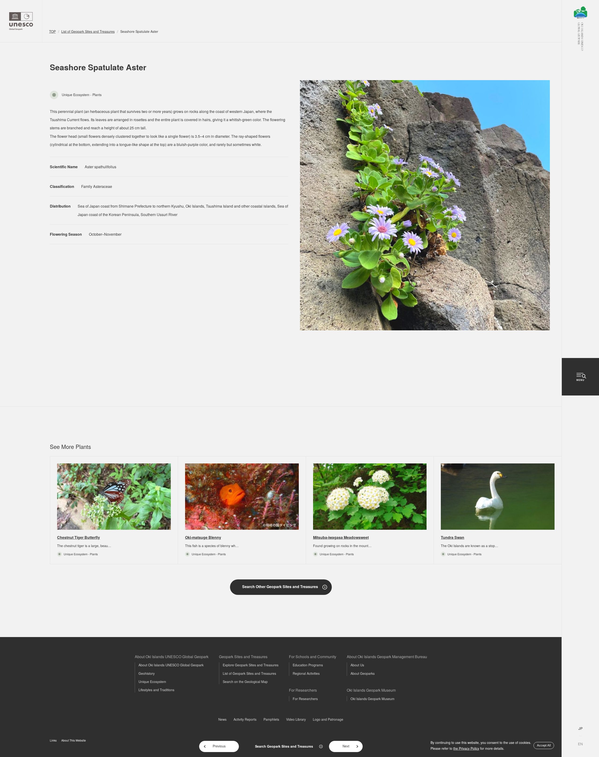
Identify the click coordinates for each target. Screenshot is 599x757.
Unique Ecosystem (152, 681)
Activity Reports (245, 719)
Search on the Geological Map (245, 681)
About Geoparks (363, 673)
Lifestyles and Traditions (156, 689)
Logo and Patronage (328, 719)
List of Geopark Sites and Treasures (88, 31)
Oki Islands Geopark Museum (372, 698)
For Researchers (305, 698)
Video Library (296, 719)
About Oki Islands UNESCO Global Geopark (171, 665)
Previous (219, 746)
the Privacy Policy (466, 748)
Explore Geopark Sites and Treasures (250, 665)
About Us (357, 665)
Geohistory (147, 673)
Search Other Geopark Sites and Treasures (280, 586)
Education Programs (308, 665)
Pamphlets (271, 719)
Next (346, 746)
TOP (52, 31)
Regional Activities (306, 673)
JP (580, 728)
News (222, 719)
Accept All (544, 745)
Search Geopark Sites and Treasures (284, 746)
